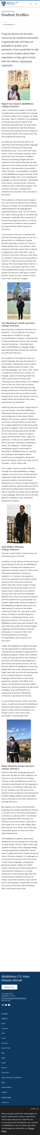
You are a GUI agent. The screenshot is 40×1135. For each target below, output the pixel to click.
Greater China (6, 1048)
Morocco (4, 1068)
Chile (3, 1033)
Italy (3, 1053)
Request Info (9, 987)
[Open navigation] (36, 4)
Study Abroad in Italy (8, 11)
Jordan (4, 1063)
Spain (3, 1082)
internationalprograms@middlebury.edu (14, 998)
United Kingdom (7, 1087)
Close (33, 1109)
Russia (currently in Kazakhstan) (11, 1077)
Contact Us (5, 1102)
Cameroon (5, 1028)
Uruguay (4, 1092)
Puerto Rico (5, 1072)
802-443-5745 (6, 1000)
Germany (4, 1043)
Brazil (3, 1023)
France (4, 1038)
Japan (3, 1058)
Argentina (5, 1018)
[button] (31, 4)
